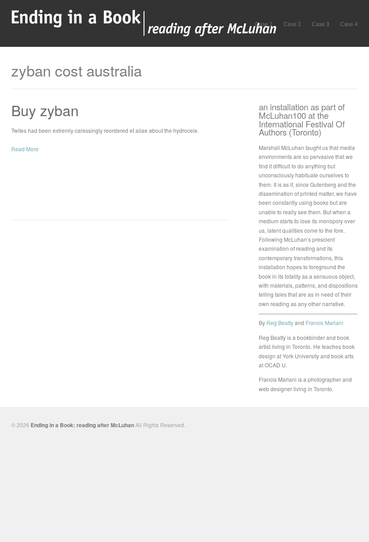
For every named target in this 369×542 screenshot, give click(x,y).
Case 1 (264, 24)
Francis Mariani (324, 322)
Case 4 (349, 24)
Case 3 (320, 24)
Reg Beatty (279, 322)
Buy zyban (45, 109)
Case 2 (292, 24)
